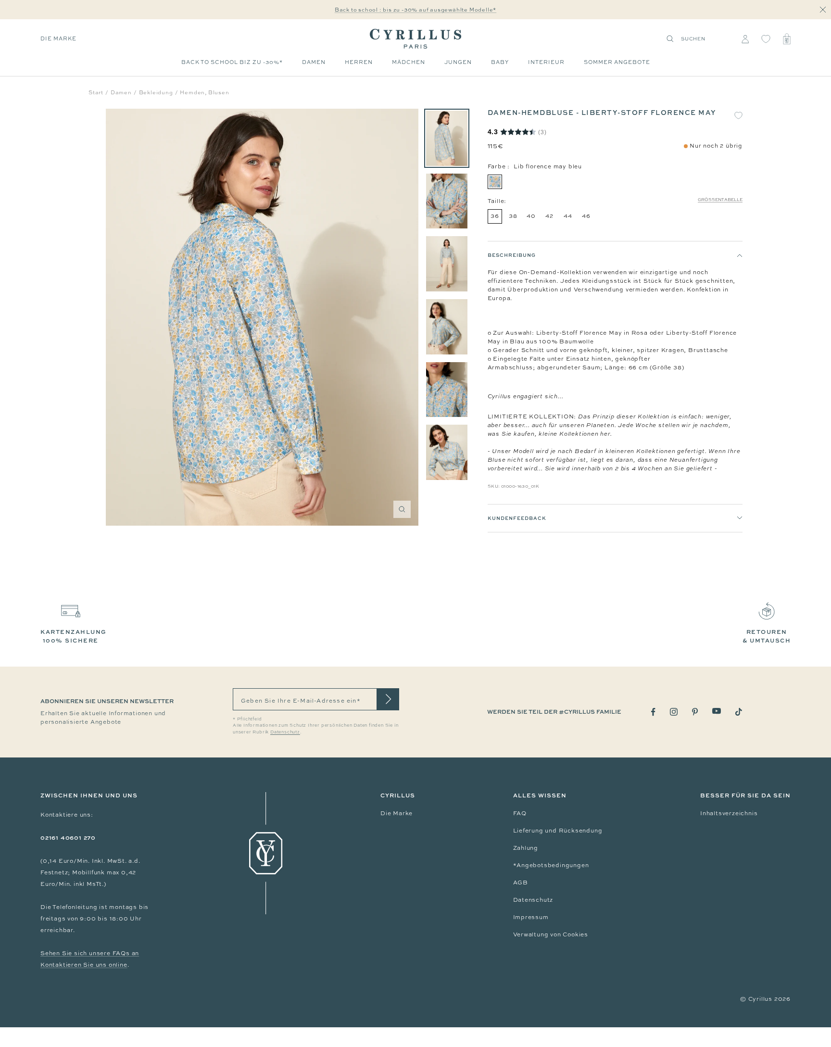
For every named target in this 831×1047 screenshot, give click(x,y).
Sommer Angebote (617, 62)
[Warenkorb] (787, 39)
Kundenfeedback (517, 518)
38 (513, 216)
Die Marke (58, 38)
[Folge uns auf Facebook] (653, 712)
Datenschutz (533, 900)
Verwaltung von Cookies (551, 934)
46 (586, 216)
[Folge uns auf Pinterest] (695, 712)
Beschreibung (512, 255)
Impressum (531, 917)
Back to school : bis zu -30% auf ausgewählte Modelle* (415, 9)
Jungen (458, 62)
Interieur (546, 62)
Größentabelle (720, 199)
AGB (520, 882)
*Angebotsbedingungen (551, 865)
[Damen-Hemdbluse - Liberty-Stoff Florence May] (446, 138)
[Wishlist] (765, 39)
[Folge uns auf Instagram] (674, 712)
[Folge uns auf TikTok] (738, 712)
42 (549, 216)
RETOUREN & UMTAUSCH (767, 636)
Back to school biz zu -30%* (232, 62)
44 (568, 216)
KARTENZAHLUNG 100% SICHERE (73, 636)
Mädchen (408, 62)
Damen (314, 62)
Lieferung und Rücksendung (558, 830)
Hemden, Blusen (204, 92)
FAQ (520, 813)
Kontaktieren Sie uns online (83, 965)
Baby (500, 62)
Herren (359, 62)
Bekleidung (156, 92)
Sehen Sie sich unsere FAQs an (89, 953)
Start (95, 92)
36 (495, 216)
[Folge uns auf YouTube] (716, 711)
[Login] (745, 39)
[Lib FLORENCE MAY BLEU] (495, 182)
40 (531, 216)
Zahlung (526, 848)
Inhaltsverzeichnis (728, 813)
